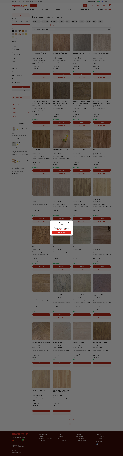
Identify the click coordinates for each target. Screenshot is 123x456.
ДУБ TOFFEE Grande (37, 149)
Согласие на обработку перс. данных (18, 447)
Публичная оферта (15, 445)
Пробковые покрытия (84, 9)
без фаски (53, 25)
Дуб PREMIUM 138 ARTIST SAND (40, 246)
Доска (69, 9)
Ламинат (14, 9)
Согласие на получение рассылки (18, 449)
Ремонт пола (78, 445)
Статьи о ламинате (80, 438)
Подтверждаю (61, 232)
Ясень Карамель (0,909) (38, 294)
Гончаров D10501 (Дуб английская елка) (41, 343)
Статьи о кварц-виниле (81, 440)
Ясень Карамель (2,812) (79, 149)
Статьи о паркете (61, 445)
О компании (34, 1)
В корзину (41, 74)
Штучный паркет (42, 445)
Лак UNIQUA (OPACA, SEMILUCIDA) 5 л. (26, 128)
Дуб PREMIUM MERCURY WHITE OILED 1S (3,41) (101, 198)
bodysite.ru (19, 452)
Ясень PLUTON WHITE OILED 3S (81, 197)
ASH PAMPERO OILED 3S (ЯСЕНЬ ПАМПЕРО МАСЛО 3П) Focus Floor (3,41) (41, 102)
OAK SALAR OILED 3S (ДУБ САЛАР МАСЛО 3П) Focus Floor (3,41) (81, 102)
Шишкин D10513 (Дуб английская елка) (101, 295)
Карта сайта (14, 450)
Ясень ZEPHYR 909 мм (78, 342)
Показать (20, 87)
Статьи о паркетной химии (81, 442)
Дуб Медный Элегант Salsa (99, 149)
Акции (22, 1)
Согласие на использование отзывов (18, 446)
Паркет (58, 9)
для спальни (36, 25)
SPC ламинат (45, 9)
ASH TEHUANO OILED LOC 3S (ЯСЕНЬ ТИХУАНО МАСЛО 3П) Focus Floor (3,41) (60, 102)
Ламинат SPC (42, 440)
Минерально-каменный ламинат (46, 438)
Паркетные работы (80, 443)
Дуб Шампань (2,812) (58, 246)
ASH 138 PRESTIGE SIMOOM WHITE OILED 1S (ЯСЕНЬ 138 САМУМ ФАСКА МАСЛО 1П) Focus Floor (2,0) (61, 391)
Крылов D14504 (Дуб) (78, 294)
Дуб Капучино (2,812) (78, 246)
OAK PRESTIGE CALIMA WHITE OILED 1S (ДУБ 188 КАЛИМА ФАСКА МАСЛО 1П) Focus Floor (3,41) (102, 102)
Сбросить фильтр (21, 90)
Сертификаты (28, 1)
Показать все (71, 419)
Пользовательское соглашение (17, 444)
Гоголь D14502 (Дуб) (58, 294)
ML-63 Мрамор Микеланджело (24, 142)
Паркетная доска (41, 13)
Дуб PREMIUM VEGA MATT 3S (39, 390)
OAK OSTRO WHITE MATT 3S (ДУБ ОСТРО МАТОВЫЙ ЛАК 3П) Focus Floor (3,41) (101, 54)
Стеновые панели (101, 9)
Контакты (40, 1)
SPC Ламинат (16, 108)
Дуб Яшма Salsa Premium (38, 197)
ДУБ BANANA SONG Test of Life (60, 149)
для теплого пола (45, 25)
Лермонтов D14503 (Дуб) (99, 246)
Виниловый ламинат (29, 9)
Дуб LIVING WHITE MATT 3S (59, 197)
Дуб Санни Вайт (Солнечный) (39, 53)
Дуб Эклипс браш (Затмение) (60, 53)
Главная (34, 13)
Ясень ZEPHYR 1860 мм (58, 342)
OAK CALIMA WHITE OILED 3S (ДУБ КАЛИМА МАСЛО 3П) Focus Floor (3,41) (81, 54)
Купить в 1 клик (41, 77)
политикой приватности (61, 229)
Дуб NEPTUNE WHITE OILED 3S (100, 342)
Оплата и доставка (16, 1)
